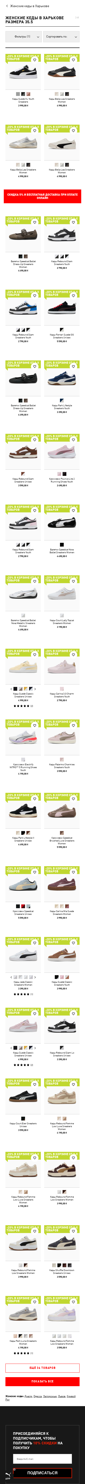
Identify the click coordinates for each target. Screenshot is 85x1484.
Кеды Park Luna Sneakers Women (23, 1342)
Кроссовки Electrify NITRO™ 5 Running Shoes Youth (23, 767)
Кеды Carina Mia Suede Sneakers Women (62, 912)
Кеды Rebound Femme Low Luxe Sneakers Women (62, 1126)
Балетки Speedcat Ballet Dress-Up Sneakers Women (23, 264)
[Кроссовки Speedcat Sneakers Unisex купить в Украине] (23, 884)
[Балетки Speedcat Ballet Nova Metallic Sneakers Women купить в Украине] (23, 593)
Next (35, 689)
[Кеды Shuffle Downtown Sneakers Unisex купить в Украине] (62, 1243)
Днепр (28, 1396)
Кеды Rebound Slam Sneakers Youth (61, 262)
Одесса (38, 1396)
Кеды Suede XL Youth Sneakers (23, 100)
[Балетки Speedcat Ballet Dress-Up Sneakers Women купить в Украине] (23, 234)
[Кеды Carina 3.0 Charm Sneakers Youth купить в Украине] (62, 666)
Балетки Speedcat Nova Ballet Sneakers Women (62, 551)
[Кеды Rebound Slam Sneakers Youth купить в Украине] (62, 234)
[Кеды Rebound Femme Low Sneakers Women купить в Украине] (62, 1169)
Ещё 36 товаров (43, 1368)
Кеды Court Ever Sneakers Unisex (23, 1125)
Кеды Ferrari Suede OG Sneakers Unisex (62, 336)
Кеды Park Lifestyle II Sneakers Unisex (23, 839)
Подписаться (42, 1473)
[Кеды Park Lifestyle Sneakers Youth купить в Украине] (62, 378)
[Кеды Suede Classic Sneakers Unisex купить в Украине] (23, 666)
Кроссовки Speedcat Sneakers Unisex (23, 912)
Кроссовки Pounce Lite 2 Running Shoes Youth (62, 480)
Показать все (42, 1381)
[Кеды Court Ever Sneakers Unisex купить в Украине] (23, 1096)
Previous (11, 689)
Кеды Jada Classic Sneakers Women (23, 983)
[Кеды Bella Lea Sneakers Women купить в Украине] (62, 72)
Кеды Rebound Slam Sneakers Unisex (23, 480)
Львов (61, 1396)
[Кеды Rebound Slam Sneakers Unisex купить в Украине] (23, 451)
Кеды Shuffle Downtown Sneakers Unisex (61, 1271)
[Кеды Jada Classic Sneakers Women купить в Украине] (23, 955)
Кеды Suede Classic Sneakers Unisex (23, 695)
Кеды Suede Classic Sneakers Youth (62, 983)
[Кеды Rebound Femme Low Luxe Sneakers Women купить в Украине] (62, 1096)
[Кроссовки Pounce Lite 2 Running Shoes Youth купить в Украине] (62, 451)
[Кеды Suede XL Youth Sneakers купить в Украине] (23, 72)
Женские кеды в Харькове (29, 6)
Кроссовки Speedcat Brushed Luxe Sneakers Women (62, 840)
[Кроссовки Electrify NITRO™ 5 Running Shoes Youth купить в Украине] (23, 737)
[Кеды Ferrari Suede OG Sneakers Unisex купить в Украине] (62, 307)
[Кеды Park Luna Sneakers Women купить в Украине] (23, 1314)
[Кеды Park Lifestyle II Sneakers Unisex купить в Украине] (23, 810)
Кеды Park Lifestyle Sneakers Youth (62, 407)
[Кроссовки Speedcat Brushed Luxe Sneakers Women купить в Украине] (62, 810)
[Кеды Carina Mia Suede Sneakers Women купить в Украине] (62, 884)
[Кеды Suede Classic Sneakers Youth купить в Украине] (62, 955)
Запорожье (50, 1396)
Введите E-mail (25, 1458)
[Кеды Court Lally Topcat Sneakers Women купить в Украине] (62, 593)
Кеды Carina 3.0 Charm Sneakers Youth (62, 695)
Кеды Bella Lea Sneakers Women (62, 100)
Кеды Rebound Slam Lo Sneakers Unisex (62, 1054)
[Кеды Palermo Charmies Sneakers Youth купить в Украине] (62, 737)
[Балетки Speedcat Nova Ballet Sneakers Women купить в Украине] (62, 522)
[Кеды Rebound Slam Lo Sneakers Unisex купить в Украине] (62, 1025)
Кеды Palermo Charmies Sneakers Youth (62, 766)
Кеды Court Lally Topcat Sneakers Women (62, 621)
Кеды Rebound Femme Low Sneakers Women (62, 1198)
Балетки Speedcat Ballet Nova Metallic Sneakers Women (23, 623)
